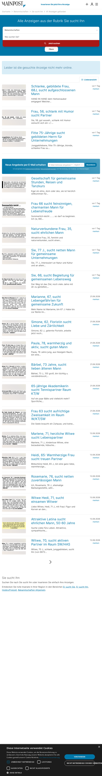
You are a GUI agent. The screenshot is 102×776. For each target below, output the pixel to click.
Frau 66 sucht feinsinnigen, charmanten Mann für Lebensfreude (51, 207)
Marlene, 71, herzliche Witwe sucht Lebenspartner (53, 435)
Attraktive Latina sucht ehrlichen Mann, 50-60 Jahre (53, 521)
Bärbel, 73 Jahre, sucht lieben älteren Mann (48, 366)
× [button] (99, 747)
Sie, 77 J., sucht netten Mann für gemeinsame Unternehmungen (53, 254)
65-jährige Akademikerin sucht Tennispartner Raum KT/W (51, 390)
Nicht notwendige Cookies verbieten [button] (81, 763)
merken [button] (96, 89)
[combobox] (51, 36)
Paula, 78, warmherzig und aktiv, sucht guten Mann (51, 345)
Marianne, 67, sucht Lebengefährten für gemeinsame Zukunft (47, 300)
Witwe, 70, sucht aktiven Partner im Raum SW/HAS (50, 542)
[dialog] (51, 760)
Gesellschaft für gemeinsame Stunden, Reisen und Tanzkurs (53, 182)
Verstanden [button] (79, 757)
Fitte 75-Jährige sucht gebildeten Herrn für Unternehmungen (48, 136)
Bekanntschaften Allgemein (31, 590)
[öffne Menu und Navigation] (95, 4)
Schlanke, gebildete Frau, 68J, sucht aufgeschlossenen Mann (53, 90)
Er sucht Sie (69, 586)
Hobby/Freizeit (9, 590)
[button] (51, 49)
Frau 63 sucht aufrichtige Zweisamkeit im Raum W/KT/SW (50, 415)
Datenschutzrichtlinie (32, 169)
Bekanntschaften (12, 30)
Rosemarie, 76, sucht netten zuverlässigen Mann (52, 478)
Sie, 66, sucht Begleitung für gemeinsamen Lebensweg (52, 277)
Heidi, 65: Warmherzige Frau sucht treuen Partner (53, 457)
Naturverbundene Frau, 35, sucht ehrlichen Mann (51, 231)
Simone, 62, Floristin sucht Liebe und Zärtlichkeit (51, 324)
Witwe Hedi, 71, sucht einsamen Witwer (47, 500)
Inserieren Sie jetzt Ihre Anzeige (55, 4)
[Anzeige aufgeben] (87, 4)
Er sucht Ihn (82, 586)
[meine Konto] (92, 4)
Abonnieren (90, 165)
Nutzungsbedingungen (48, 169)
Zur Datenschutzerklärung (49, 757)
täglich (77, 165)
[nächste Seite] (50, 562)
